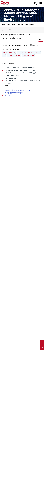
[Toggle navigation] (41, 3)
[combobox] (17, 45)
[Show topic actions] (40, 39)
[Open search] (35, 3)
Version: (4, 45)
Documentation (28, 56)
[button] (22, 30)
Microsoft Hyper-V (9, 52)
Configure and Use (14, 56)
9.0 (4, 56)
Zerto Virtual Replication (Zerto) (29, 52)
